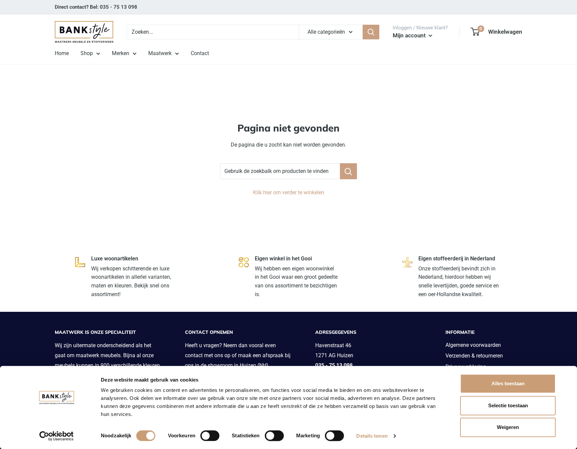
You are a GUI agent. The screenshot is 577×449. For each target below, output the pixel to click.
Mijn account (410, 35)
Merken (120, 53)
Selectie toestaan (508, 405)
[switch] (209, 435)
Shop (86, 53)
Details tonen (371, 436)
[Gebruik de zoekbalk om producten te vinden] (348, 171)
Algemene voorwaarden (473, 345)
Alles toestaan (508, 383)
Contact (200, 53)
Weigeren (508, 427)
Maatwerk (160, 53)
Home (62, 53)
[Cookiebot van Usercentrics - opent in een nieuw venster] (56, 436)
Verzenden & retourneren (474, 356)
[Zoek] (371, 32)
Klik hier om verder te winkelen (288, 192)
